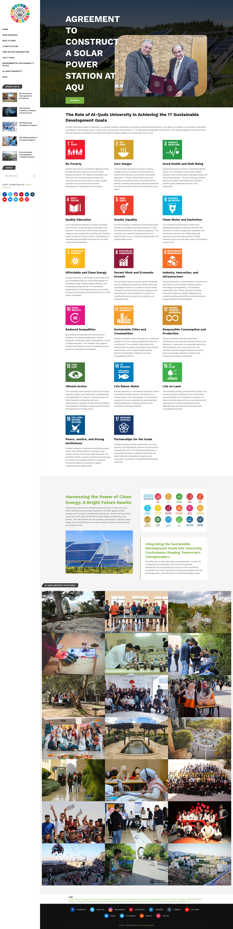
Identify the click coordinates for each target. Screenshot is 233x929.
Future (168, 899)
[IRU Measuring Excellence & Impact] (9, 126)
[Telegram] (16, 199)
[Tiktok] (27, 199)
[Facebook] (4, 194)
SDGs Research (10, 35)
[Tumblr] (32, 194)
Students (130, 901)
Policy (73, 901)
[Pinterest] (21, 194)
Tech (162, 901)
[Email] (10, 199)
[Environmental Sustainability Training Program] (9, 156)
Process (82, 901)
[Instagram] (16, 194)
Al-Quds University (12, 71)
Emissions (122, 899)
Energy (132, 899)
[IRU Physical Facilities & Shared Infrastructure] (9, 112)
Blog (4, 77)
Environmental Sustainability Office (18, 64)
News (198, 899)
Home (5, 29)
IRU (191, 899)
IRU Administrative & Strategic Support (28, 138)
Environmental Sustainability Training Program (26, 154)
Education (110, 899)
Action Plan (75, 899)
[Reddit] (21, 199)
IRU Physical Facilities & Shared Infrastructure (27, 110)
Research (104, 901)
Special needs (117, 901)
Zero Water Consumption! (15, 52)
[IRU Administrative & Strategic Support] (9, 141)
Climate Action (10, 46)
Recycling (92, 901)
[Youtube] (4, 199)
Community (98, 899)
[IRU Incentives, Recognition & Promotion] (9, 97)
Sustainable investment (147, 901)
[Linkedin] (27, 194)
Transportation (173, 901)
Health (184, 899)
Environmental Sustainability (150, 899)
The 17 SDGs (8, 58)
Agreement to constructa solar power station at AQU (93, 53)
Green (175, 899)
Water (185, 901)
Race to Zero (9, 41)
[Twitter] (10, 194)
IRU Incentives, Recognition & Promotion (25, 95)
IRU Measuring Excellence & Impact (28, 124)
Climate (86, 899)
